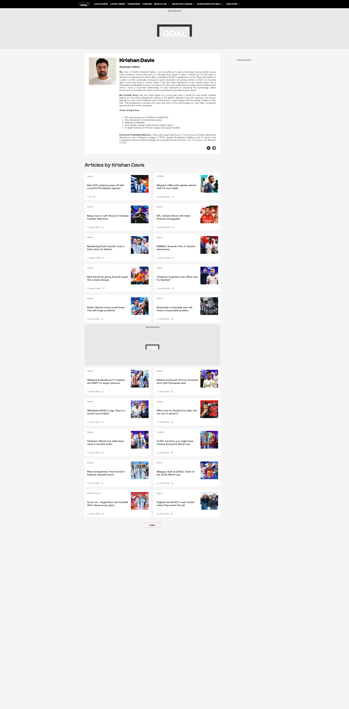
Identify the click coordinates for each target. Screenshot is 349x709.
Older (152, 525)
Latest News (117, 4)
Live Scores (101, 4)
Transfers (133, 4)
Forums (147, 4)
